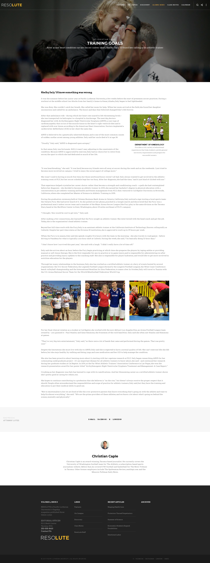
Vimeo (166, 559)
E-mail (91, 419)
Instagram (149, 559)
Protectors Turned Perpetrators (120, 513)
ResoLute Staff (80, 532)
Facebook (102, 419)
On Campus (78, 513)
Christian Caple (106, 39)
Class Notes (78, 526)
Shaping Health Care (116, 507)
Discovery (78, 519)
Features (77, 507)
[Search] (197, 5)
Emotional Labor (114, 535)
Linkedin (117, 419)
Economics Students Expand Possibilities (119, 527)
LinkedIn (159, 559)
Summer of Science (115, 519)
